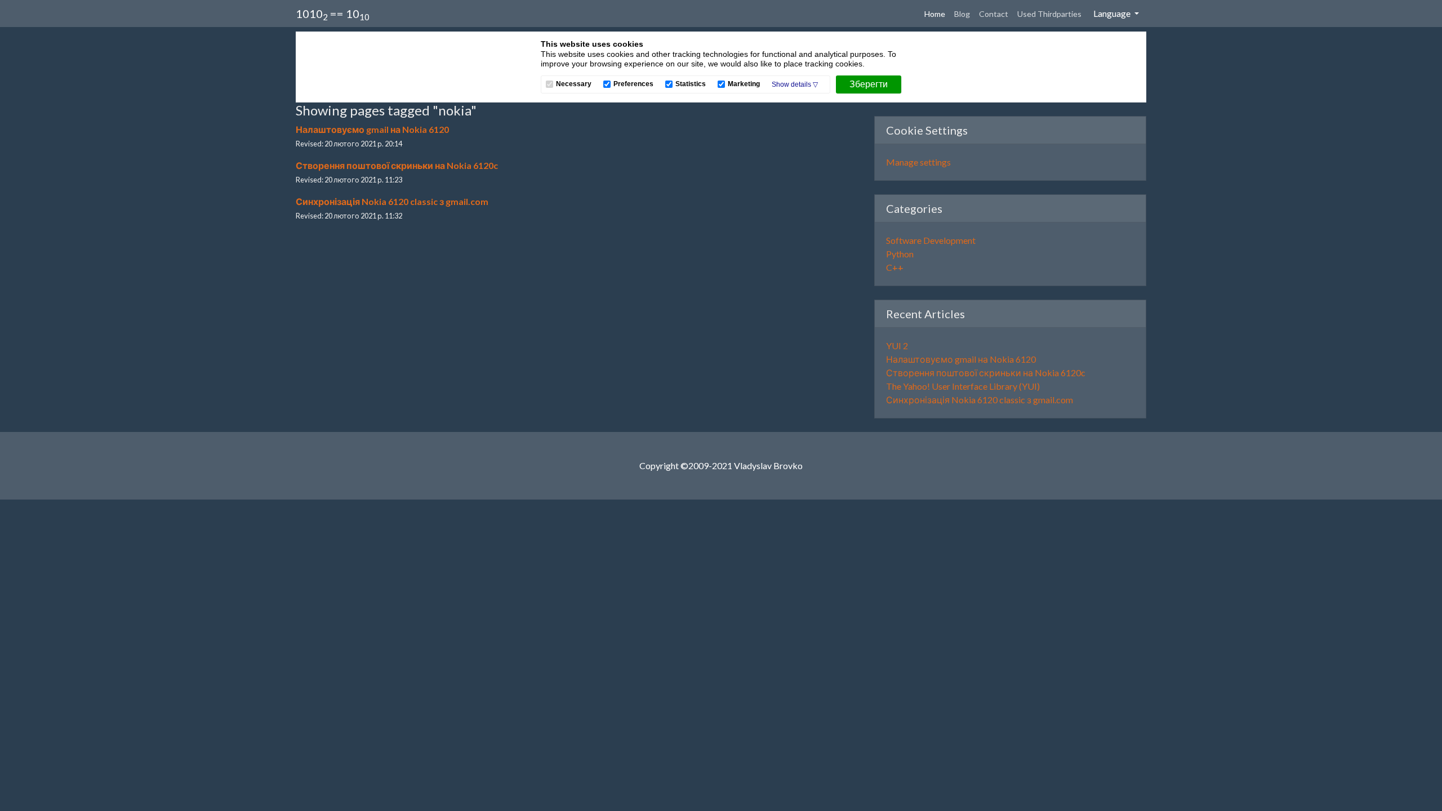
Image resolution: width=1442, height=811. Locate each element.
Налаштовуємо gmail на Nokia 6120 (372, 129)
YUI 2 (897, 345)
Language (1112, 13)
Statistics (690, 84)
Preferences (633, 84)
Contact (993, 14)
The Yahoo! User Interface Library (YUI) (963, 386)
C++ (895, 267)
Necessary (573, 84)
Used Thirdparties (1049, 14)
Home (937, 13)
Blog (962, 14)
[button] (795, 84)
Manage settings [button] (918, 162)
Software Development (931, 240)
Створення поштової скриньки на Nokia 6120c (397, 165)
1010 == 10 (333, 14)
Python (900, 253)
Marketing (744, 84)
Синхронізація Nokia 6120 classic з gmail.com (392, 201)
